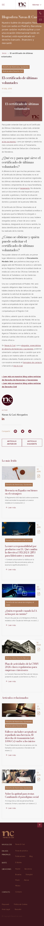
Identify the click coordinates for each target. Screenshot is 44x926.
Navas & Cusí (10, 345)
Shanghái (29, 874)
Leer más (12, 507)
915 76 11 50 (18, 366)
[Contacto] (40, 13)
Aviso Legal (6, 909)
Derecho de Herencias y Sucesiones (16, 67)
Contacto (18, 892)
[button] (40, 19)
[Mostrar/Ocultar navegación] (3, 4)
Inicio (4, 53)
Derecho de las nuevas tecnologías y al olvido (20, 603)
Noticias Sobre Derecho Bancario (18, 658)
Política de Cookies (20, 904)
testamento (25, 188)
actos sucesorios (9, 141)
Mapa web (5, 904)
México (17, 885)
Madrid (17, 869)
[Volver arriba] (39, 825)
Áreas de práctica (21, 850)
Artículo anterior (12, 442)
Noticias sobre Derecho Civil (13, 71)
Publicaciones (20, 856)
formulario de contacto (32, 362)
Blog (31, 856)
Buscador (18, 909)
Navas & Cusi (20, 844)
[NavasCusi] (22, 4)
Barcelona (28, 869)
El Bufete (18, 862)
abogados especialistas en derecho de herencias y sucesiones (21, 347)
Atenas (26, 880)
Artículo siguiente (32, 442)
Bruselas (18, 874)
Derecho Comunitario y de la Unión (19, 540)
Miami (17, 880)
